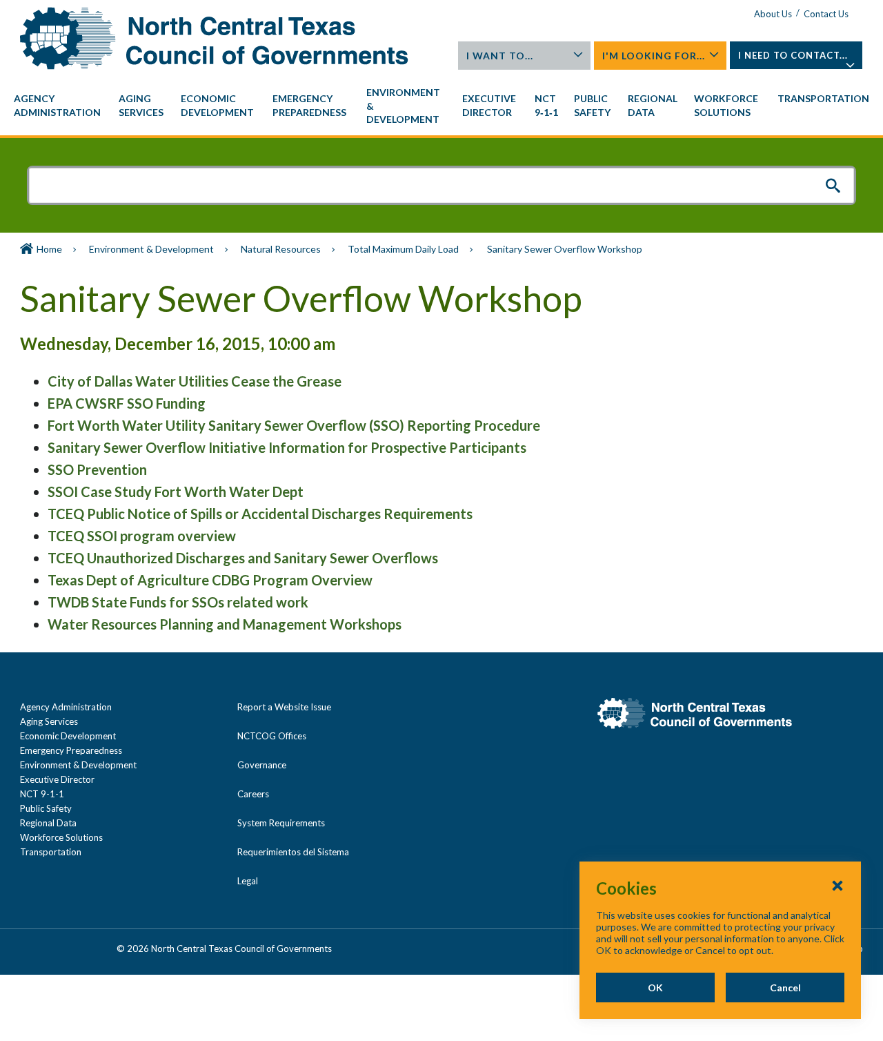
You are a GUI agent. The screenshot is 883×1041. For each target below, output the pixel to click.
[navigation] (441, 106)
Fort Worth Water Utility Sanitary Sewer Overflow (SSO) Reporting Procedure (294, 425)
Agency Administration (66, 706)
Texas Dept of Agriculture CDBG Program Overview (210, 580)
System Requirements (281, 822)
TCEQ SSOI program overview (142, 535)
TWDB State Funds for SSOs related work (178, 602)
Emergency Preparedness (71, 750)
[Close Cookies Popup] (837, 885)
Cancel (785, 987)
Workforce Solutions (61, 837)
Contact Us (826, 13)
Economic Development (68, 735)
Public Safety (46, 808)
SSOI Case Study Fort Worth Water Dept (176, 491)
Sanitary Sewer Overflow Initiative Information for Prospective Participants (287, 447)
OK (655, 987)
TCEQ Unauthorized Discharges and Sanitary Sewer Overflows (243, 557)
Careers (253, 793)
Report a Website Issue (284, 706)
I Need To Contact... (793, 55)
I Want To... (499, 55)
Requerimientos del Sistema (293, 851)
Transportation (50, 851)
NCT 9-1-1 (42, 793)
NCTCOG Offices (271, 735)
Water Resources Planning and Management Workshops (224, 624)
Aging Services (49, 721)
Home (49, 249)
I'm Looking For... (653, 55)
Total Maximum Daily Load (403, 249)
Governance (261, 764)
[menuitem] (59, 105)
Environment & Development (151, 249)
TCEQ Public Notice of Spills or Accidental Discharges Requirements (260, 513)
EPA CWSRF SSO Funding (127, 403)
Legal (247, 880)
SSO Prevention (97, 469)
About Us (773, 13)
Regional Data (48, 822)
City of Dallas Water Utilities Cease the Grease (194, 381)
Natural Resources (281, 249)
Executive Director (57, 779)
